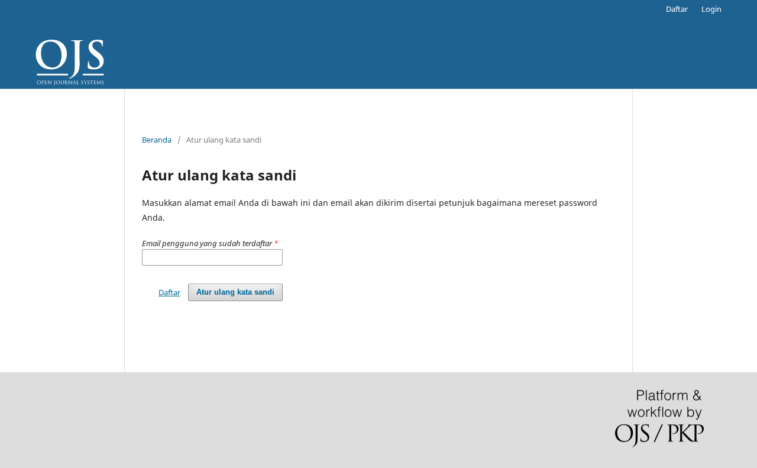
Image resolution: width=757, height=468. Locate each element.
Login (711, 9)
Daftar (677, 9)
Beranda (157, 139)
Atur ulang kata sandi (235, 292)
